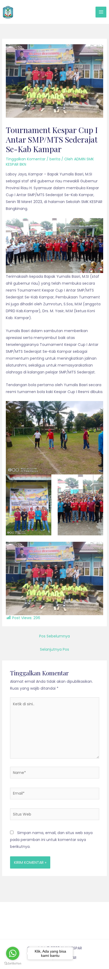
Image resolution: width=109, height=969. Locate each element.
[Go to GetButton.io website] (12, 963)
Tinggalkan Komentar (26, 159)
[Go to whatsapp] (12, 953)
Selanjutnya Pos (54, 649)
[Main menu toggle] (101, 12)
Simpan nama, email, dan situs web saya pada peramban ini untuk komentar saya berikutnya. (51, 839)
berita (54, 159)
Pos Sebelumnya (54, 636)
